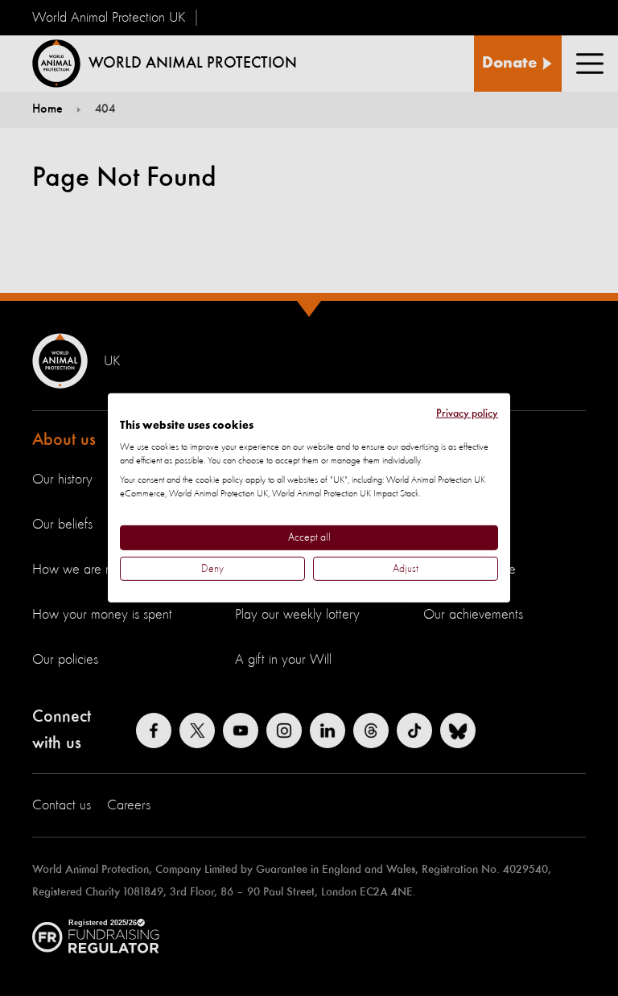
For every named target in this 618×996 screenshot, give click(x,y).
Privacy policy (467, 413)
